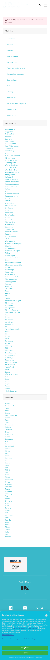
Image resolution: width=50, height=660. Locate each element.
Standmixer (9, 229)
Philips (7, 343)
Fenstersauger (10, 248)
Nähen (7, 253)
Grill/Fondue (10, 215)
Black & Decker (11, 415)
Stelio (7, 386)
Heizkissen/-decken (12, 277)
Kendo (7, 331)
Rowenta (8, 491)
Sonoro (8, 508)
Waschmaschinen (12, 172)
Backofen (8, 139)
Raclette (8, 200)
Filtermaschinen (11, 179)
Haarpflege (9, 269)
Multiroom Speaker (12, 312)
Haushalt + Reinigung (13, 243)
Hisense (8, 448)
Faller (7, 532)
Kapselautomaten (12, 184)
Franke (7, 403)
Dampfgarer (10, 141)
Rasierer (8, 284)
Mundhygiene (10, 281)
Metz (7, 338)
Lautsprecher (10, 308)
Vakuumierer (10, 203)
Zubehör (8, 153)
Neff (6, 472)
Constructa (9, 425)
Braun (7, 420)
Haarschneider (11, 272)
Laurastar (9, 458)
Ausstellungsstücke (12, 329)
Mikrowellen (10, 222)
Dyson (7, 432)
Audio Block (9, 367)
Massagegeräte (11, 279)
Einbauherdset (10, 143)
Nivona (8, 388)
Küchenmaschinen (12, 193)
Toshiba (8, 520)
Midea (7, 527)
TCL (6, 348)
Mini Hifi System (11, 310)
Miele (7, 467)
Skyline (8, 384)
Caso (7, 422)
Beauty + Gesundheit (13, 262)
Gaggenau (9, 132)
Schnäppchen (11, 391)
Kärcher (8, 451)
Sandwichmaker (11, 231)
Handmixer (9, 224)
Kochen (8, 136)
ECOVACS (9, 434)
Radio (7, 315)
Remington (9, 486)
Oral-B (7, 529)
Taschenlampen (11, 196)
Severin (8, 496)
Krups (7, 456)
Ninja (7, 475)
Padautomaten (11, 186)
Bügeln (8, 246)
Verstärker (9, 322)
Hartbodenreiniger (12, 250)
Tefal (7, 517)
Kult (6, 376)
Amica (7, 408)
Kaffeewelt (9, 177)
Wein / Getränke (11, 165)
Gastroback (9, 446)
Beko (7, 410)
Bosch (7, 418)
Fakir (7, 444)
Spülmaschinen (11, 167)
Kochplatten (9, 220)
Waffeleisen (9, 239)
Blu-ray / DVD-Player (13, 300)
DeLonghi (8, 427)
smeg (7, 503)
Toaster (8, 234)
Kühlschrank (10, 158)
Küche (7, 198)
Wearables (9, 289)
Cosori (7, 534)
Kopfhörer (9, 305)
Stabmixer (9, 227)
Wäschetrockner (11, 170)
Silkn (7, 506)
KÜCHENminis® (11, 374)
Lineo (7, 379)
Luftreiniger (9, 357)
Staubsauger (10, 255)
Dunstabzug (9, 151)
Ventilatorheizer (11, 362)
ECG (6, 441)
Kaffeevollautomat (12, 181)
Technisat (9, 350)
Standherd (9, 148)
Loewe (7, 336)
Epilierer (8, 267)
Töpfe (7, 217)
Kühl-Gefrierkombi (12, 160)
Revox (7, 489)
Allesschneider (11, 205)
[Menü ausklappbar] (45, 5)
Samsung (8, 346)
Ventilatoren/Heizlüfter (14, 258)
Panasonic (9, 341)
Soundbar (9, 319)
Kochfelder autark (12, 146)
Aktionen (8, 296)
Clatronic (8, 429)
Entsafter (8, 210)
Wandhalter (9, 324)
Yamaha (8, 525)
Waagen (8, 286)
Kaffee (7, 189)
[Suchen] (40, 5)
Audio (7, 298)
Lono (7, 381)
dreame (8, 536)
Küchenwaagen (11, 236)
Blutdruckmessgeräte (13, 265)
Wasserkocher (10, 241)
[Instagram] (27, 587)
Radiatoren (9, 360)
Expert (7, 437)
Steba (7, 510)
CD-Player (9, 303)
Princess (8, 484)
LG (6, 334)
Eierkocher (9, 208)
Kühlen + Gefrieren (12, 155)
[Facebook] (23, 587)
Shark (7, 498)
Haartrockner (10, 274)
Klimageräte (10, 355)
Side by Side (9, 134)
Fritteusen (9, 212)
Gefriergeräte (10, 162)
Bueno (7, 372)
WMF (7, 369)
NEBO (7, 470)
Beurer (8, 413)
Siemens (8, 501)
